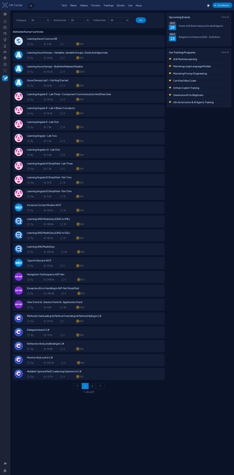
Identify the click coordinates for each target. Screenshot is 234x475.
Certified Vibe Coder (184, 80)
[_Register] (5, 463)
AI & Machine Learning (185, 59)
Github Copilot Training (186, 87)
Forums (95, 5)
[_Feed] (5, 21)
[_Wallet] (5, 33)
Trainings (108, 5)
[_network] (5, 52)
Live (130, 5)
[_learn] (5, 39)
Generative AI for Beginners (188, 95)
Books (121, 5)
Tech (64, 5)
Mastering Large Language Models (192, 66)
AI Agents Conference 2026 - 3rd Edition (199, 37)
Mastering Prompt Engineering (190, 73)
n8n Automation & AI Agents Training (193, 102)
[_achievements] (5, 46)
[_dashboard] (5, 27)
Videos (84, 5)
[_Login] (5, 470)
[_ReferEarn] (5, 58)
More (139, 5)
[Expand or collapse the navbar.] (5, 14)
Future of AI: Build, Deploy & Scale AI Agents (201, 25)
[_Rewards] (5, 64)
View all (225, 17)
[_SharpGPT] (5, 70)
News (73, 5)
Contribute (223, 5)
